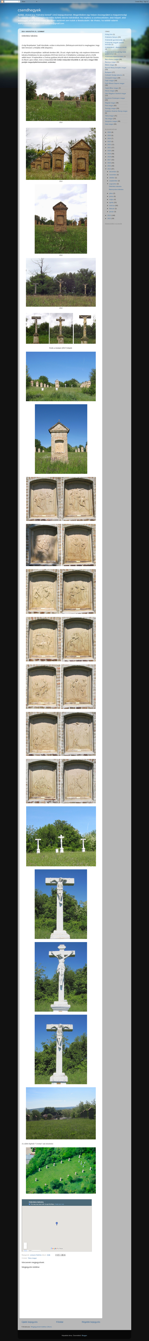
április (111, 202)
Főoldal (59, 1322)
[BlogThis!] (58, 1255)
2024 (109, 138)
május (111, 199)
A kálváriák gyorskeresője (114, 40)
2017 (109, 160)
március (112, 205)
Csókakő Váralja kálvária (113, 75)
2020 (109, 150)
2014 (109, 169)
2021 (109, 147)
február (112, 208)
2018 (109, 157)
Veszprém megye (111, 121)
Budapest (108, 72)
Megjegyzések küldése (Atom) (41, 1327)
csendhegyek (29, 10)
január (111, 211)
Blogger (84, 1335)
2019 (109, 154)
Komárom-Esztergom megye (115, 98)
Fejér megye (109, 80)
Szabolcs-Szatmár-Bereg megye (116, 111)
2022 (109, 144)
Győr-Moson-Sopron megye (114, 83)
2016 (109, 163)
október (112, 178)
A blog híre (108, 34)
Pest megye (109, 105)
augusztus (113, 184)
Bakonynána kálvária (116, 189)
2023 (109, 141)
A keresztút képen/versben (114, 56)
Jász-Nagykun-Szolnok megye (115, 93)
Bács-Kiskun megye (112, 59)
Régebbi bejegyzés (91, 1322)
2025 (109, 135)
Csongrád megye (111, 78)
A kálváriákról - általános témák (116, 47)
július (111, 193)
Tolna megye (32, 1258)
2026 (109, 132)
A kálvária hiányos (111, 37)
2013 (109, 215)
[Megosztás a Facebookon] (62, 1255)
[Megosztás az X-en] (60, 1255)
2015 (109, 166)
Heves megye (110, 91)
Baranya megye (110, 62)
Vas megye (109, 118)
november (113, 175)
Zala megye (109, 124)
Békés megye (109, 65)
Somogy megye (110, 108)
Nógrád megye (110, 103)
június (111, 196)
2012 (109, 218)
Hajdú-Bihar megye (111, 88)
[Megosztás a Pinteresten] (64, 1255)
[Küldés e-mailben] (56, 1255)
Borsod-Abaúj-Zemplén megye (115, 67)
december (113, 171)
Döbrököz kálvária (115, 186)
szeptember (113, 181)
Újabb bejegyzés (30, 1322)
